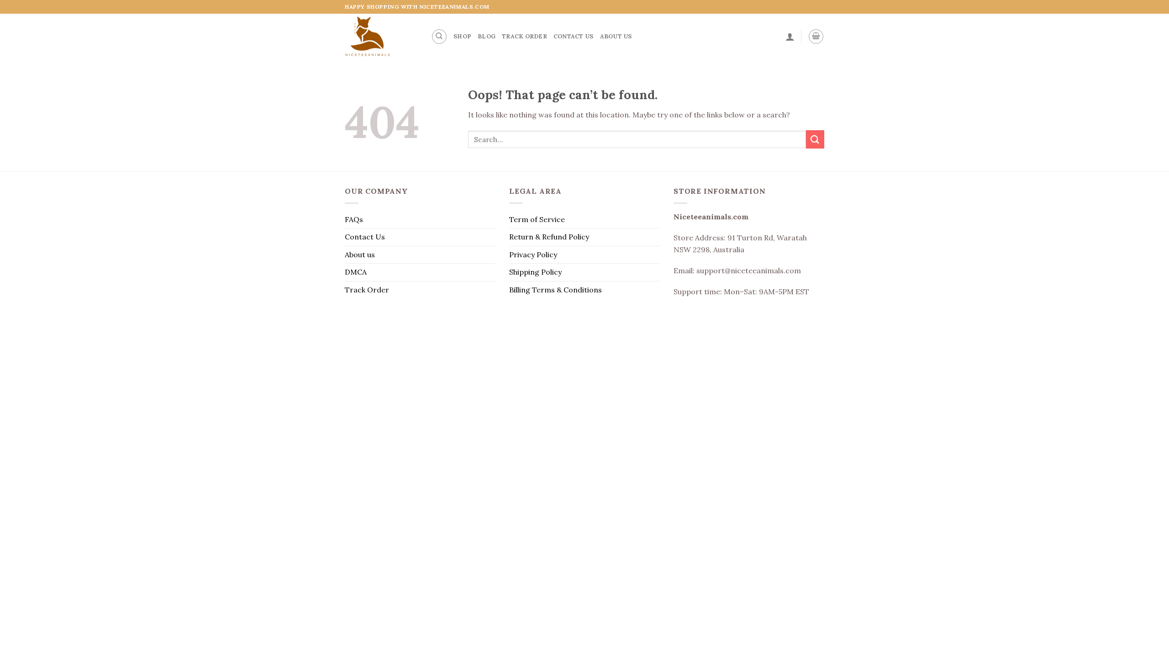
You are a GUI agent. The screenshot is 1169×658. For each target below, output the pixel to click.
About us (616, 36)
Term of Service (537, 219)
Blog (486, 36)
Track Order (524, 36)
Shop (462, 36)
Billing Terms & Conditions (555, 289)
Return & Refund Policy (549, 236)
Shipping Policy (535, 271)
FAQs (354, 219)
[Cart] (816, 36)
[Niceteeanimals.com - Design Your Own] (381, 36)
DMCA (356, 271)
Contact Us (573, 36)
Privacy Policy (533, 254)
